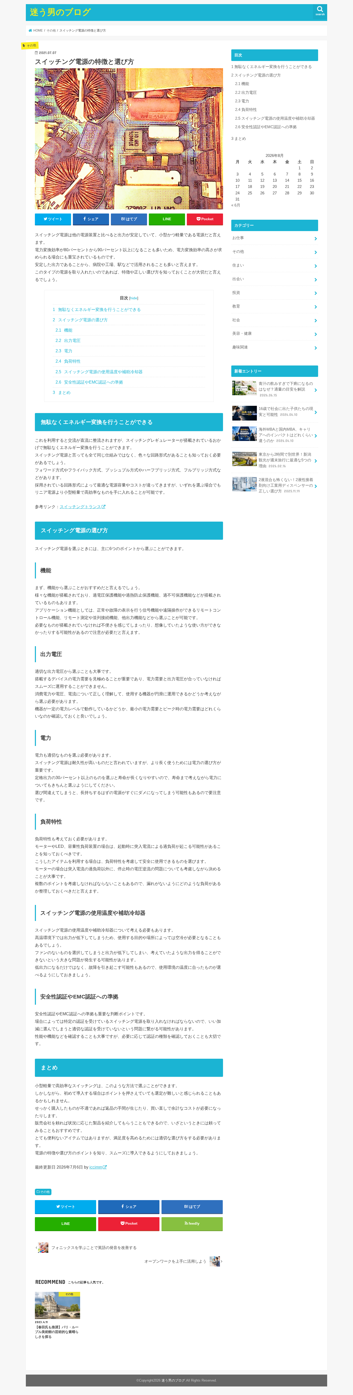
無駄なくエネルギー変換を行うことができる (97, 309)
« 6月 (235, 205)
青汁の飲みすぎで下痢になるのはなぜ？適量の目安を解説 (286, 389)
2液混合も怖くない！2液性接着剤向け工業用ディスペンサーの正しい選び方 (286, 485)
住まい (238, 265)
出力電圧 (68, 340)
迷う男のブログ (60, 12)
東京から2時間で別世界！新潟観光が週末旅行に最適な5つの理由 (285, 460)
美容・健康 (242, 333)
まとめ (62, 392)
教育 (236, 306)
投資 (236, 293)
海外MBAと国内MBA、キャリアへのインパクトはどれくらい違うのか (286, 435)
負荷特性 (68, 361)
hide (133, 298)
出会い (238, 279)
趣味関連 (240, 347)
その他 (45, 1192)
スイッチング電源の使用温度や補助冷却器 (99, 372)
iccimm (95, 1167)
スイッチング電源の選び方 (80, 320)
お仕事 (238, 238)
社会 (236, 320)
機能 (64, 330)
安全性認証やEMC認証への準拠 (89, 382)
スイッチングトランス (80, 506)
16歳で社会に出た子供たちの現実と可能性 (286, 411)
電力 (64, 351)
